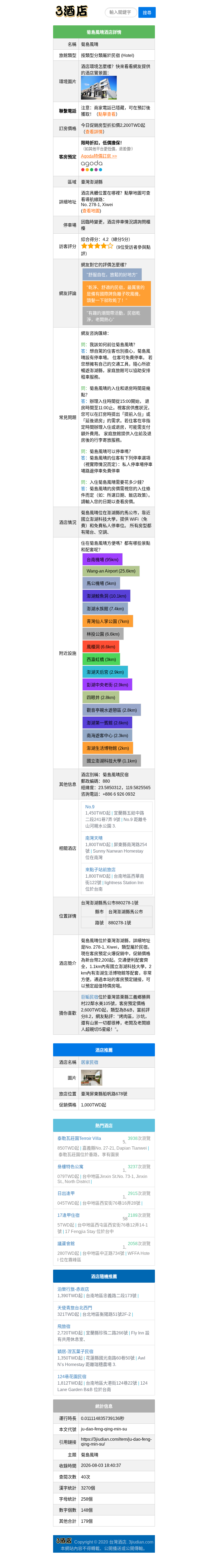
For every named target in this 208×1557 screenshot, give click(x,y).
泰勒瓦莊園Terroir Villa (79, 1138)
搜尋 (147, 13)
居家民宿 (89, 1062)
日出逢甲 (66, 1193)
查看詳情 (94, 132)
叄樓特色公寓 (70, 1166)
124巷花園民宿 (71, 1376)
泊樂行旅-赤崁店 (73, 1289)
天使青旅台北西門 (74, 1308)
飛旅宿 (63, 1326)
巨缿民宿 (89, 997)
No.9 (90, 807)
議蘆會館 (66, 1243)
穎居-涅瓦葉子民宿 (75, 1351)
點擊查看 (107, 114)
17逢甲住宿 (68, 1215)
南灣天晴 (94, 838)
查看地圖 (91, 211)
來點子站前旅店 (100, 869)
